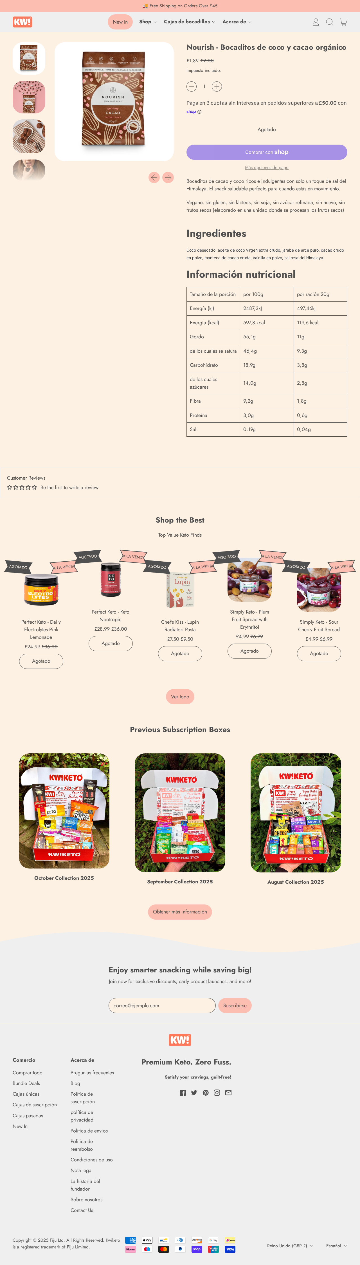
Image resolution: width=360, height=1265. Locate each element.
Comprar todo (27, 1072)
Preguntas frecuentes (92, 1072)
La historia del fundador (85, 1185)
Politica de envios (89, 1130)
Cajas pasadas (28, 1115)
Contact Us (82, 1210)
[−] (191, 86)
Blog (75, 1083)
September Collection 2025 (180, 881)
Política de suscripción (83, 1097)
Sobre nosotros (86, 1199)
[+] (217, 86)
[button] (330, 22)
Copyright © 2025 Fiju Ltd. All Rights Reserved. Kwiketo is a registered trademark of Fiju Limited (66, 1243)
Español (333, 1246)
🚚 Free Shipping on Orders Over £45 (180, 6)
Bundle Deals (26, 1083)
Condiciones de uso (92, 1159)
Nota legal (82, 1170)
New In (20, 1126)
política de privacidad (82, 1116)
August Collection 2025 (295, 882)
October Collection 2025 (64, 878)
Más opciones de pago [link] (267, 167)
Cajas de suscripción (35, 1104)
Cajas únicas (26, 1094)
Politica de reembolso (82, 1145)
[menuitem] (30, 60)
